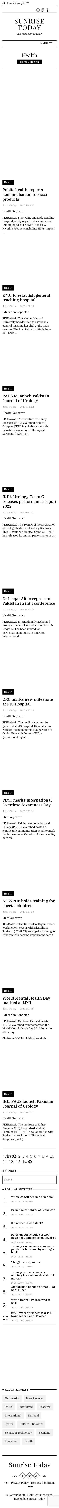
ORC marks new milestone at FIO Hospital (27, 702)
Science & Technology (18, 1432)
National (33, 1415)
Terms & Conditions (43, 1482)
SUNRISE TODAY (29, 24)
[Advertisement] (29, 106)
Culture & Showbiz (31, 1424)
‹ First (7, 1156)
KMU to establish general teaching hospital (26, 298)
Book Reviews (34, 1398)
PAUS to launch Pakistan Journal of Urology (25, 398)
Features (44, 1406)
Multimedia (12, 1398)
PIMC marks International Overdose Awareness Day (27, 802)
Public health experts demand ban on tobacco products (24, 194)
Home (24, 61)
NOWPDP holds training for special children (28, 903)
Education (11, 1441)
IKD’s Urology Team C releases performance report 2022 (29, 501)
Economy (44, 1432)
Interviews (26, 1406)
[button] (46, 43)
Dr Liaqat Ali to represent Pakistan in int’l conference (28, 601)
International (13, 1415)
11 (4, 1161)
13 (18, 1161)
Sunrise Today (9, 205)
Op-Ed (9, 1406)
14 (24, 1161)
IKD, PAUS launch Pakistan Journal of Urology (27, 1104)
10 (52, 1156)
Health (28, 1441)
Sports (9, 1424)
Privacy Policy (20, 1482)
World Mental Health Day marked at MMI (26, 1000)
